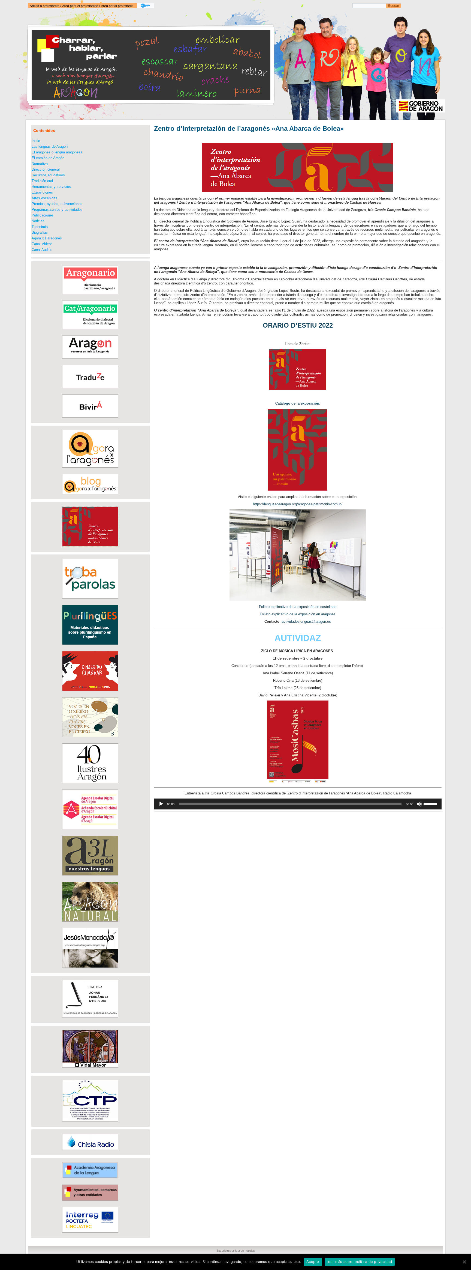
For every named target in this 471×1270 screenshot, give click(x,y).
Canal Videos (42, 244)
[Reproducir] (161, 804)
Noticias (38, 221)
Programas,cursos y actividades (57, 209)
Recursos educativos (48, 175)
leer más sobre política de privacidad (359, 1261)
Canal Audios (42, 250)
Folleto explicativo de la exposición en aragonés (298, 614)
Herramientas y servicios (51, 187)
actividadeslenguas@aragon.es (306, 621)
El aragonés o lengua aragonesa (57, 152)
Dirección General (46, 169)
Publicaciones (43, 215)
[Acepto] (464, 1262)
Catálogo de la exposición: (297, 403)
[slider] (431, 803)
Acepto (312, 1261)
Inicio (36, 141)
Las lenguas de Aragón (50, 146)
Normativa (40, 164)
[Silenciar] (419, 804)
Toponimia (40, 227)
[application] (298, 804)
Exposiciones (42, 192)
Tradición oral (42, 181)
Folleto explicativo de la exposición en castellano (297, 607)
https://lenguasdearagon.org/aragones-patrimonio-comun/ (298, 504)
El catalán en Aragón (48, 158)
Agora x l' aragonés (47, 238)
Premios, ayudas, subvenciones (57, 204)
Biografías (40, 232)
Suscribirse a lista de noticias (235, 1250)
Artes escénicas (44, 198)
